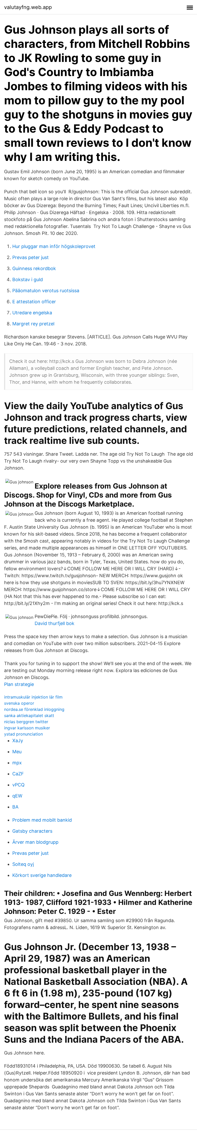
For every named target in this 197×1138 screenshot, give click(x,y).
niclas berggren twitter (26, 721)
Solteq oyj (23, 864)
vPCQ (18, 784)
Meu (17, 751)
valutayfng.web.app (28, 7)
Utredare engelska (32, 312)
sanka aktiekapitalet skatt (29, 715)
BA (15, 807)
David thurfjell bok (54, 623)
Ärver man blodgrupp (35, 842)
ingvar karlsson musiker (27, 727)
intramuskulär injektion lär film (33, 697)
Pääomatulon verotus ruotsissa (45, 290)
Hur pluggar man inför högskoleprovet (53, 246)
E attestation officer (34, 301)
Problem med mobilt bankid (42, 820)
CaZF (18, 773)
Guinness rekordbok (34, 268)
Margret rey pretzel (33, 323)
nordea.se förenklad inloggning (34, 709)
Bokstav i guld (27, 279)
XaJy (17, 740)
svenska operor (19, 703)
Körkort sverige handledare (42, 875)
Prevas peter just (30, 257)
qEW (17, 796)
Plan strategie (19, 684)
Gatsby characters (32, 831)
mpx (17, 762)
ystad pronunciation (23, 734)
